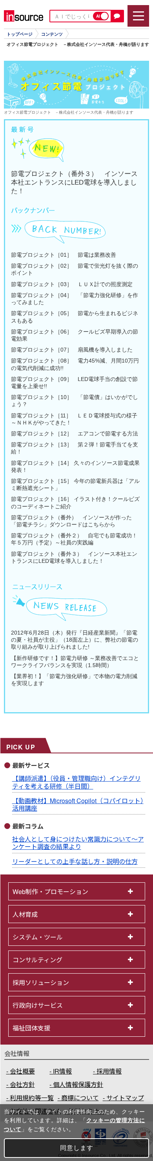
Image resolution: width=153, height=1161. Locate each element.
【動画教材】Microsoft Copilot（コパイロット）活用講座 (78, 804)
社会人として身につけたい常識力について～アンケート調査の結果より (78, 842)
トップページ (20, 34)
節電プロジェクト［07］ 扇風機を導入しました (72, 349)
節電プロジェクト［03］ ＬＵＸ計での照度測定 (72, 284)
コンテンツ (52, 34)
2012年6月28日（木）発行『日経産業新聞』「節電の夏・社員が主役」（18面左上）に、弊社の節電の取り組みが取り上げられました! (74, 639)
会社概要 (22, 1071)
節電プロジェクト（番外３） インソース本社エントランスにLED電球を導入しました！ (74, 182)
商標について (80, 1097)
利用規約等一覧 (32, 1097)
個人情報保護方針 (78, 1084)
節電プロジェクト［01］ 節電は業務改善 (63, 255)
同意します (76, 1148)
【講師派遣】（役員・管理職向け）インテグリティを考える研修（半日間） (76, 782)
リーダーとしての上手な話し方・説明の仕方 (75, 861)
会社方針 (22, 1084)
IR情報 (62, 1071)
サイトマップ (125, 1097)
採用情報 (109, 1071)
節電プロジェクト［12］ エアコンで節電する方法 (74, 433)
